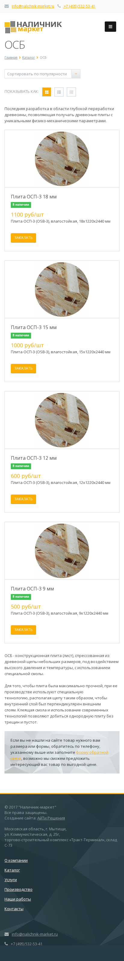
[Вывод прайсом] (71, 91)
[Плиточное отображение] (46, 91)
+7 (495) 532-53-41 (79, 6)
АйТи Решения (51, 818)
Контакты (14, 908)
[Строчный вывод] (59, 91)
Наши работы (18, 899)
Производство (19, 889)
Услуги (11, 879)
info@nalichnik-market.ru (33, 6)
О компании (16, 860)
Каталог (12, 870)
